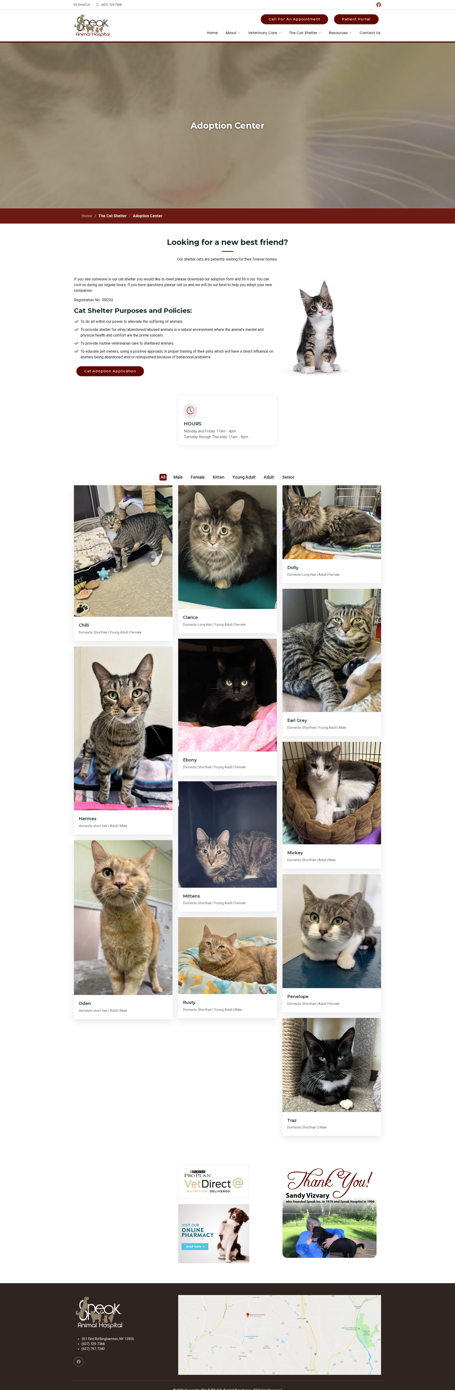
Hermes (87, 818)
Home (212, 32)
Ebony (190, 760)
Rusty (189, 1002)
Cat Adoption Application (110, 371)
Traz (292, 1120)
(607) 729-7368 (111, 4)
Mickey (295, 852)
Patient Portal (356, 19)
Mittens (191, 896)
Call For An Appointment (294, 19)
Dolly (292, 567)
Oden (85, 1003)
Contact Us (370, 32)
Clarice (190, 617)
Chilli (84, 625)
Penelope (298, 996)
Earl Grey (297, 720)
